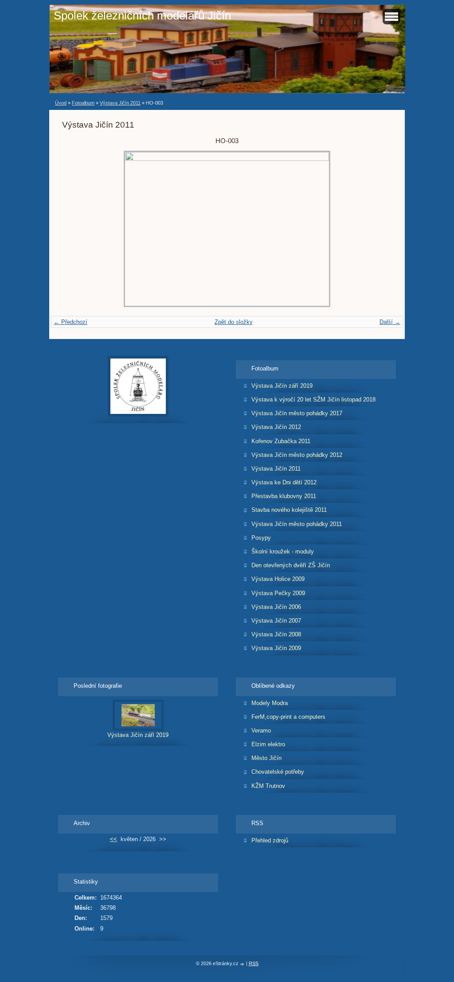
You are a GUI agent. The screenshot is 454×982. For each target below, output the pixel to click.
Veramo (261, 730)
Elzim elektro (268, 744)
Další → (390, 322)
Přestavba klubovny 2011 (283, 496)
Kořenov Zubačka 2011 (280, 441)
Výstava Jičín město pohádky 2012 (296, 455)
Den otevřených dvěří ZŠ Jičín (290, 565)
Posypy (261, 537)
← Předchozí (70, 322)
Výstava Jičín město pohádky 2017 (296, 413)
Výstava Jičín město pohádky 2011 (296, 524)
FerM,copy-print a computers (288, 716)
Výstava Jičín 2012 (276, 427)
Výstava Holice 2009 (278, 579)
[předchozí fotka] (76, 229)
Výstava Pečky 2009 (278, 593)
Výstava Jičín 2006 (276, 607)
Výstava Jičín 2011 (120, 102)
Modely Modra (269, 703)
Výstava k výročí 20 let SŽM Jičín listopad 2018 (313, 399)
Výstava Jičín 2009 (276, 648)
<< (113, 839)
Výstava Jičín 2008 (276, 634)
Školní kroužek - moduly (282, 551)
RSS (253, 963)
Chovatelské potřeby (277, 771)
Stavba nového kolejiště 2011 (289, 510)
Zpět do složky (234, 322)
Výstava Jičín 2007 (276, 620)
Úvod (61, 102)
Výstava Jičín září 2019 (282, 385)
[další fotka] (377, 229)
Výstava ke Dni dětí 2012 (284, 482)
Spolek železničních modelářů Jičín (142, 15)
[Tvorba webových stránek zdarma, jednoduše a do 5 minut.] (243, 964)
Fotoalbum (83, 102)
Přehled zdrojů (269, 840)
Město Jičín (266, 758)
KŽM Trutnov (268, 786)
